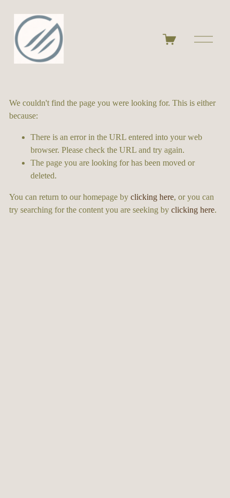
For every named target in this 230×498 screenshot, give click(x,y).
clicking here (152, 196)
